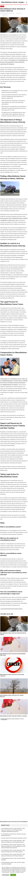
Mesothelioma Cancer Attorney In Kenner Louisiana (13, 716)
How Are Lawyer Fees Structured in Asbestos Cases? (14, 838)
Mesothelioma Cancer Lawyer (12, 2)
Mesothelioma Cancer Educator (7, 13)
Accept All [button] (13, 874)
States (2, 6)
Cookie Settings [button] (6, 874)
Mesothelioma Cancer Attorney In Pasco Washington (14, 821)
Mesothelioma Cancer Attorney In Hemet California (11, 608)
